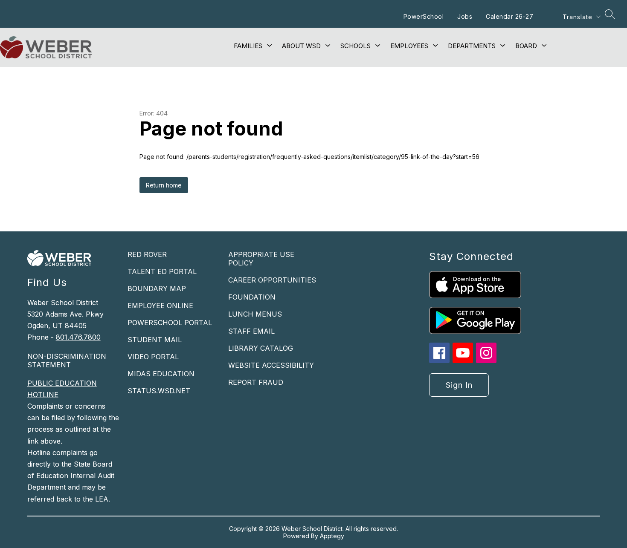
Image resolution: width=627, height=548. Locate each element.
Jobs (464, 16)
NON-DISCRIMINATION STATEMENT (66, 360)
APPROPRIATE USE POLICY (261, 258)
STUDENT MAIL (155, 339)
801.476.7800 (78, 337)
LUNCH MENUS (255, 314)
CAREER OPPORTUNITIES (272, 280)
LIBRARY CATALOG (260, 348)
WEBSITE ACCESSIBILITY (271, 365)
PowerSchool (423, 16)
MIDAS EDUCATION (161, 373)
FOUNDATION (252, 297)
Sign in (459, 385)
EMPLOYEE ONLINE (160, 305)
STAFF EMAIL (251, 331)
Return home (164, 185)
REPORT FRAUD (255, 382)
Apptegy (332, 535)
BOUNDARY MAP (157, 288)
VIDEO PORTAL (153, 356)
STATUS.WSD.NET (159, 390)
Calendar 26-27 (509, 16)
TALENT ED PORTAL (162, 271)
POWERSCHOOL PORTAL (170, 322)
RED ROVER (147, 254)
